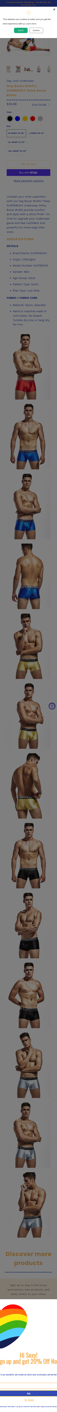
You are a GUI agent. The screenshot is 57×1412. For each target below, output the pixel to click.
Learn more (31, 23)
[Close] (54, 9)
